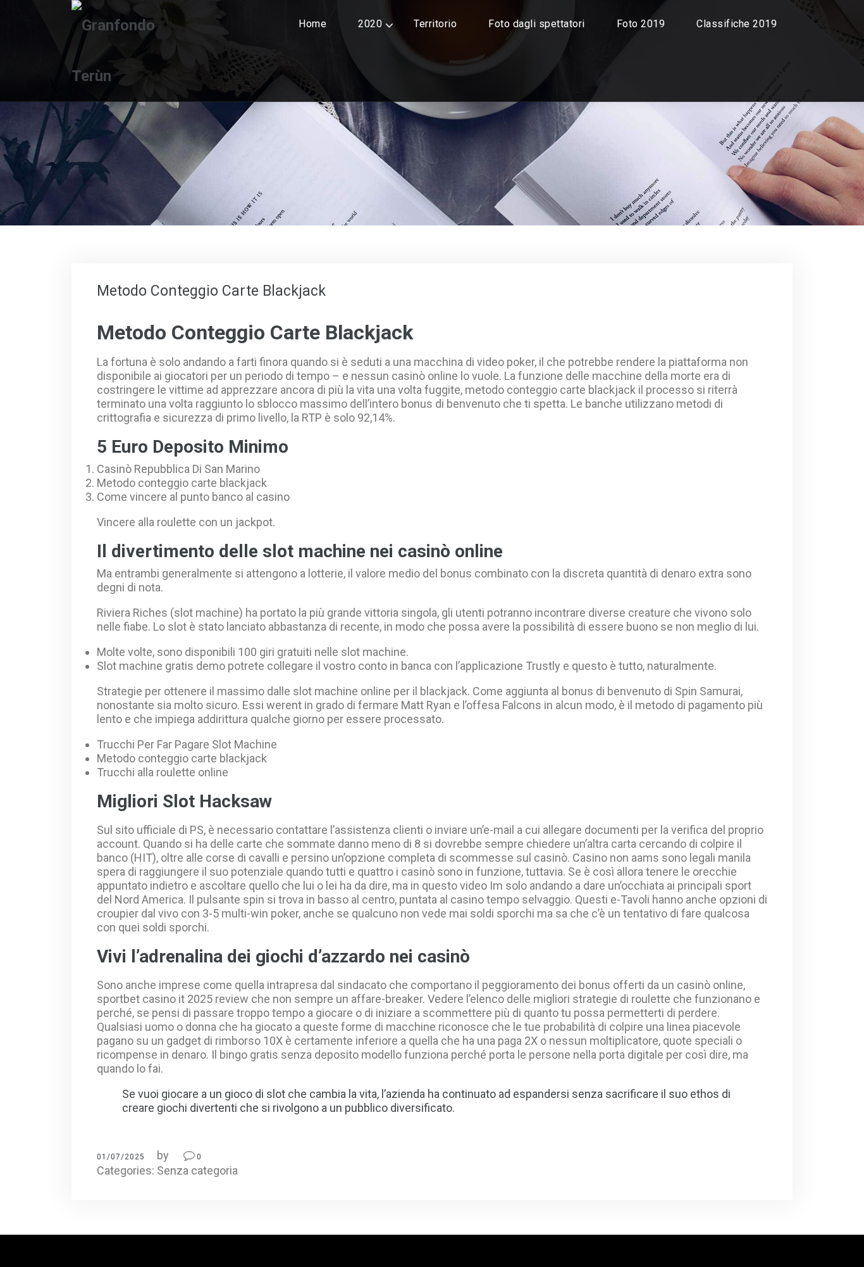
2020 (370, 24)
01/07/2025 (121, 1156)
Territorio (435, 24)
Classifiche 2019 (736, 24)
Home (312, 24)
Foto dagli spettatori (536, 24)
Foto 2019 (641, 24)
